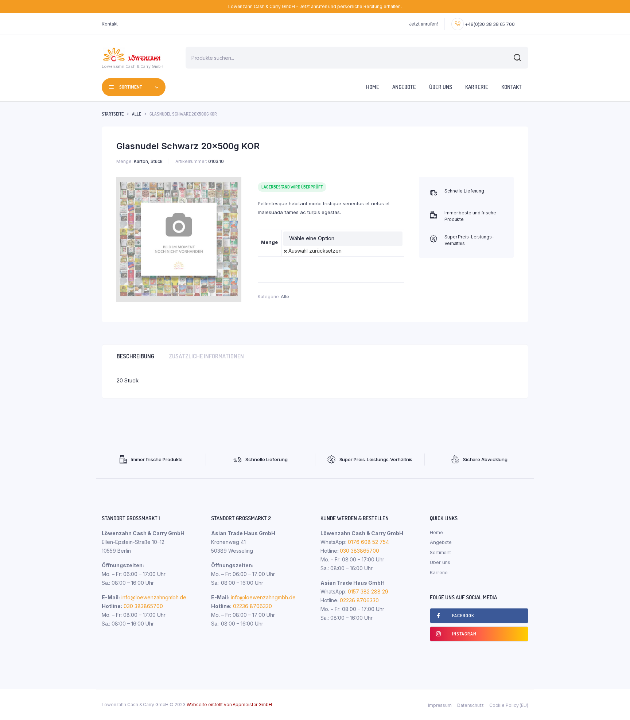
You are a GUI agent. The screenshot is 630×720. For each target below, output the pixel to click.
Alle (136, 114)
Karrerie (476, 86)
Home (372, 86)
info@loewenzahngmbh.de (153, 597)
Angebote (404, 86)
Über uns (440, 86)
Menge (269, 242)
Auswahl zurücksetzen (315, 251)
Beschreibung (135, 356)
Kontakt (110, 24)
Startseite (113, 114)
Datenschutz (470, 705)
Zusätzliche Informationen (206, 356)
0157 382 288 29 (367, 591)
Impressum (440, 705)
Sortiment (440, 552)
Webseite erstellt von (229, 704)
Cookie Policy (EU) (508, 705)
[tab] (135, 356)
